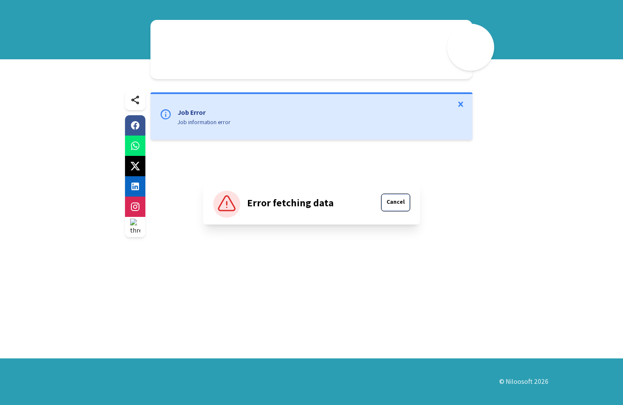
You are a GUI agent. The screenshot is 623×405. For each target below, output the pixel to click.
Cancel (396, 201)
